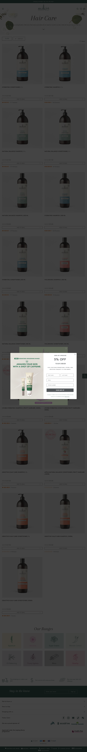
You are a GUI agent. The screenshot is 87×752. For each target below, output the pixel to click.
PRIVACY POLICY (67, 396)
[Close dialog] (75, 354)
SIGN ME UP (60, 390)
